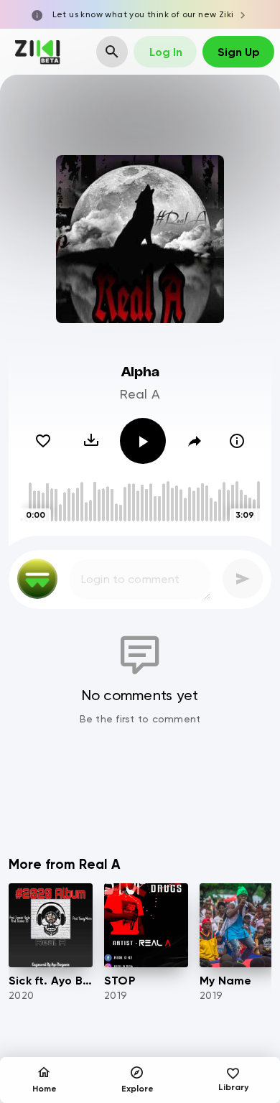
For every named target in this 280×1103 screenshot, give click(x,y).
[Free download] (91, 441)
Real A (140, 393)
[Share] (194, 441)
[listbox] (140, 744)
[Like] (43, 441)
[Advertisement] (140, 802)
